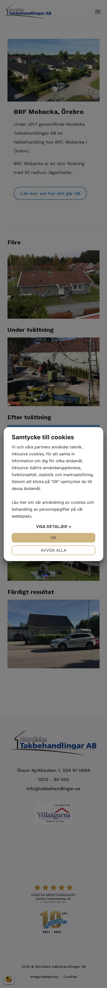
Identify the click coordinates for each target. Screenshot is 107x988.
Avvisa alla (53, 550)
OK (53, 537)
